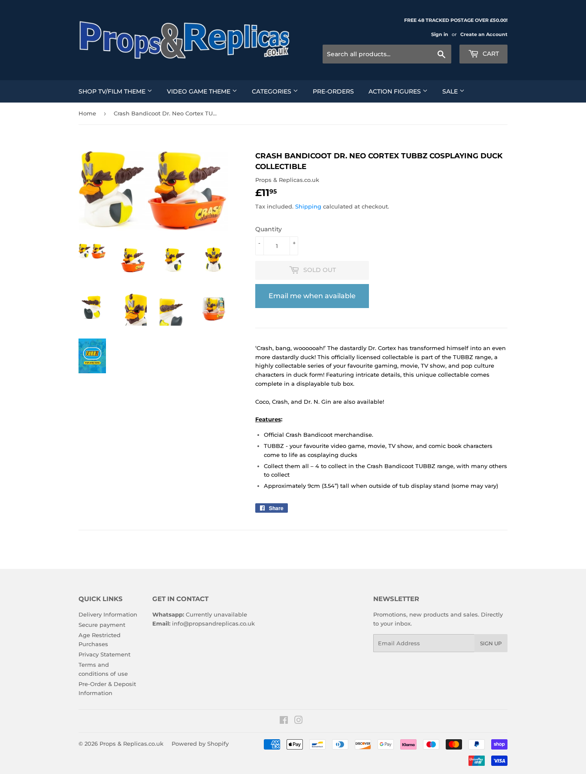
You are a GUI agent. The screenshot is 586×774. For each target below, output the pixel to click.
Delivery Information (108, 614)
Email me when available (312, 296)
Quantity (268, 229)
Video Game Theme (199, 91)
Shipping (308, 206)
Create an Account (483, 34)
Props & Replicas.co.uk (131, 743)
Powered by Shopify (200, 743)
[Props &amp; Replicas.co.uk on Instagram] (298, 721)
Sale (450, 91)
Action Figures (396, 91)
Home (87, 113)
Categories (272, 91)
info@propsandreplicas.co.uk (213, 623)
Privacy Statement (104, 654)
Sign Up (491, 643)
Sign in (439, 34)
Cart (490, 53)
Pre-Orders (333, 91)
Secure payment (102, 624)
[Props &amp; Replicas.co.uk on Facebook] (283, 721)
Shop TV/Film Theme (113, 91)
